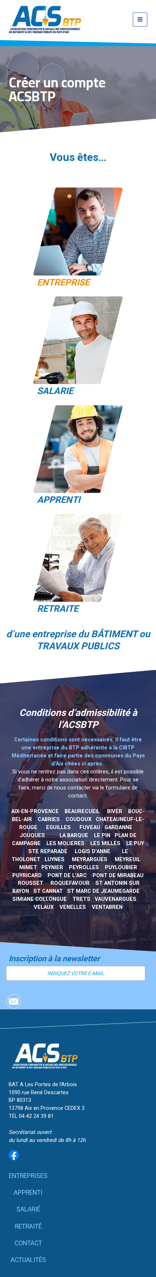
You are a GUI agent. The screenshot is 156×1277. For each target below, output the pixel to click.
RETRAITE (57, 608)
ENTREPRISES (28, 1175)
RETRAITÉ (28, 1226)
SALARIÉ (28, 1209)
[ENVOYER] (13, 1001)
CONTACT (28, 1243)
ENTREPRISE (63, 282)
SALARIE (55, 391)
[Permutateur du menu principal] (140, 19)
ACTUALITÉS (28, 1260)
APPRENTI (58, 499)
